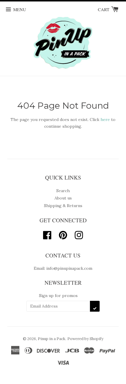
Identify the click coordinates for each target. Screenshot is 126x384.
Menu (19, 9)
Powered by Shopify (85, 338)
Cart (104, 9)
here (105, 119)
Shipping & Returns (63, 205)
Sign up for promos (58, 295)
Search (63, 190)
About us (63, 198)
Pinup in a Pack (51, 338)
